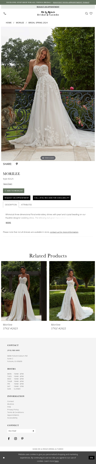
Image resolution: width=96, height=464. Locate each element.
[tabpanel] (48, 94)
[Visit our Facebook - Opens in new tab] (8, 438)
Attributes (26, 204)
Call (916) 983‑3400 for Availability (51, 198)
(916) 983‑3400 (13, 350)
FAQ (9, 407)
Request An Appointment (17, 198)
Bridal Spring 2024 (38, 22)
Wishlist (10, 404)
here (56, 461)
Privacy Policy (13, 409)
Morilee (20, 22)
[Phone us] (5, 13)
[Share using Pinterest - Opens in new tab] (17, 164)
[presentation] (24, 291)
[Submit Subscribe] (34, 431)
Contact (10, 401)
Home (9, 22)
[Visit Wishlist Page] (91, 13)
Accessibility (12, 418)
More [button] (8, 222)
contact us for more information (64, 232)
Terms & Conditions (15, 412)
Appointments (13, 415)
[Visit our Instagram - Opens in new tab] (15, 438)
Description (11, 204)
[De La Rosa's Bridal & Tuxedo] (48, 13)
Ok (91, 457)
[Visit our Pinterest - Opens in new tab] (22, 438)
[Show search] (86, 13)
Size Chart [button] (7, 184)
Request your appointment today (71, 2)
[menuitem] (5, 13)
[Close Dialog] (4, 458)
